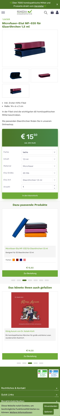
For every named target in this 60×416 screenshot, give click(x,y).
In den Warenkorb (30, 195)
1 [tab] (13, 280)
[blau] (21, 260)
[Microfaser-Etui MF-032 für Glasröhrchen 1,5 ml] (30, 227)
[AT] (25, 12)
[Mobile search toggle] (46, 13)
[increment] (55, 185)
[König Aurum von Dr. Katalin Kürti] (30, 310)
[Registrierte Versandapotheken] (42, 373)
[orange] (13, 260)
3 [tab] (24, 280)
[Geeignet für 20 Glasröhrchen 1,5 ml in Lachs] (44, 75)
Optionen (48, 412)
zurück (6, 19)
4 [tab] (30, 280)
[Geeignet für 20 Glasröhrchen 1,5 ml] (30, 48)
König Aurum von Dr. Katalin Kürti (20, 331)
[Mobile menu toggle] (3, 12)
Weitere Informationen (21, 412)
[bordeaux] (17, 260)
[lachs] (24, 260)
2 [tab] (19, 280)
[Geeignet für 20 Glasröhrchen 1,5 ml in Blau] (15, 75)
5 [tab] (35, 280)
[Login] (57, 12)
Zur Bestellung (30, 273)
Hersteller (39, 6)
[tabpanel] (30, 243)
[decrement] (55, 188)
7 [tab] (47, 280)
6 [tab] (41, 280)
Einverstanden (50, 406)
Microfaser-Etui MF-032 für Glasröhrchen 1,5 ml (27, 248)
